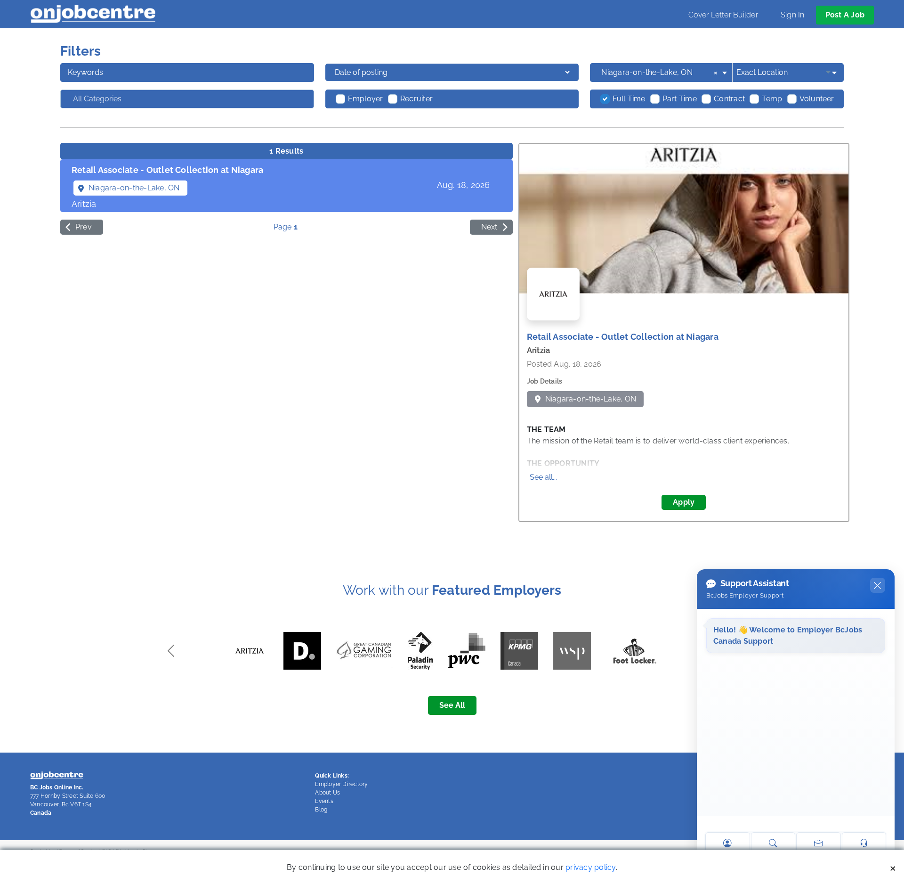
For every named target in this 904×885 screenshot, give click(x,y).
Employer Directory (341, 784)
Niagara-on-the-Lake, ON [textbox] (659, 72)
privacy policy (590, 867)
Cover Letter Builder (723, 14)
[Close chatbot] (877, 585)
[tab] (286, 186)
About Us (327, 792)
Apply (683, 502)
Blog (321, 809)
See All (452, 705)
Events (324, 801)
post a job (844, 14)
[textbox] (121, 99)
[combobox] (664, 72)
